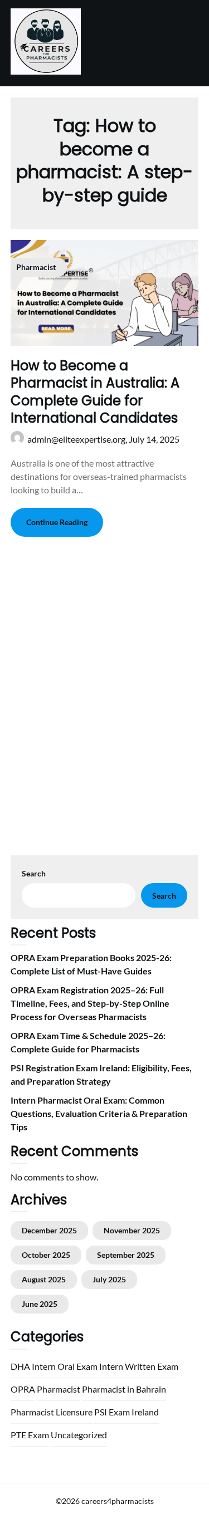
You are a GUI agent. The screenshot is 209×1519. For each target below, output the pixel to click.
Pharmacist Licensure (52, 1412)
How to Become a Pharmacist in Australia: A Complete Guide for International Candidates (95, 391)
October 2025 (46, 1255)
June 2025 (39, 1304)
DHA (20, 1366)
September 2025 (125, 1255)
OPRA (23, 1389)
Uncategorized (79, 1434)
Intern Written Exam (138, 1366)
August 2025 (44, 1279)
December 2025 (49, 1230)
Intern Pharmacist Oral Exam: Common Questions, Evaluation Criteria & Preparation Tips (99, 1113)
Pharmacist (58, 1389)
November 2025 (132, 1230)
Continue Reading (57, 522)
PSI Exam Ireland (126, 1412)
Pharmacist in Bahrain (124, 1389)
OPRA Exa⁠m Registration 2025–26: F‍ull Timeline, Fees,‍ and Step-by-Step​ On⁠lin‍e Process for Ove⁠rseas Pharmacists (90, 1003)
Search (34, 873)
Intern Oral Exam (65, 1366)
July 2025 (109, 1279)
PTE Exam (30, 1434)
